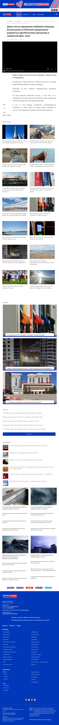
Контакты (33, 679)
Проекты (12, 625)
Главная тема (5, 639)
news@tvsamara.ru (14, 606)
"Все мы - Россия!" (35, 634)
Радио (34, 14)
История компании (35, 672)
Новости (19, 14)
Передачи (5, 629)
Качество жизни (34, 649)
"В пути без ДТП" (34, 659)
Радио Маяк (6, 685)
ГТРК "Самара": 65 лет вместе (9, 641)
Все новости (29, 434)
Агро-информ (34, 639)
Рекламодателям (34, 682)
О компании (40, 14)
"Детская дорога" (6, 634)
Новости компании (35, 674)
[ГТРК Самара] (9, 15)
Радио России (7, 687)
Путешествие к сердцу (36, 654)
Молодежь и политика (8, 649)
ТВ (30, 14)
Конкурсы (25, 14)
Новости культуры (35, 641)
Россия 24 (6, 676)
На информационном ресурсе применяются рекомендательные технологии (30, 620)
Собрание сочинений (7, 659)
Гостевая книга (34, 677)
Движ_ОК (33, 664)
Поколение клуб (6, 654)
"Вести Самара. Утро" (7, 664)
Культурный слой (35, 644)
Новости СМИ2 (6, 115)
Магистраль (5, 644)
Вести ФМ (6, 690)
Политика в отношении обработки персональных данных (26, 617)
